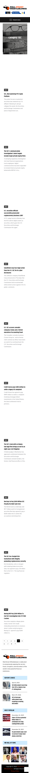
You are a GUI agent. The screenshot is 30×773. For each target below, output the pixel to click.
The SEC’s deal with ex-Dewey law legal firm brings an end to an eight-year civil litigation (14, 446)
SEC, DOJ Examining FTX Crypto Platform (13, 95)
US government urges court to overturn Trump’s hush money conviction (19, 734)
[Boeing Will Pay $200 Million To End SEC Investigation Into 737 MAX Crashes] (15, 594)
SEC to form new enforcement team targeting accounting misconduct (17, 700)
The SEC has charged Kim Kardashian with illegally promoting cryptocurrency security (15, 559)
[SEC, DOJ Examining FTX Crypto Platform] (15, 74)
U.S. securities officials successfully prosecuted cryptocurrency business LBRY (13, 213)
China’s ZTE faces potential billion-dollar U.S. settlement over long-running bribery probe (19, 721)
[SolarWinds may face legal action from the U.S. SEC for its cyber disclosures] (15, 248)
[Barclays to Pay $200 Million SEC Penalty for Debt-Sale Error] (15, 482)
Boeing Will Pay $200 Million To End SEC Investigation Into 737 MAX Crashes (15, 616)
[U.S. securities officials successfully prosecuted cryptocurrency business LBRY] (15, 191)
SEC (6, 90)
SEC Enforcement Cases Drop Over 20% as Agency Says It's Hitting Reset (19, 687)
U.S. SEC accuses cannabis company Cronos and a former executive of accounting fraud (13, 330)
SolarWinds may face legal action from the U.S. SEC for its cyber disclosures (14, 270)
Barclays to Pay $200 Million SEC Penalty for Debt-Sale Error (14, 502)
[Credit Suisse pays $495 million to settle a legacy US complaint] (15, 368)
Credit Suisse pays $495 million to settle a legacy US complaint (14, 388)
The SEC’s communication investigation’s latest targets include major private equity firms (15, 153)
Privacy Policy (15, 771)
